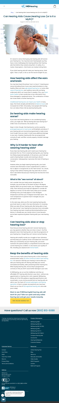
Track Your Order (6, 356)
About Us (33, 354)
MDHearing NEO (35, 322)
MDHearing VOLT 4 (36, 331)
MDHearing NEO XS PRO (37, 326)
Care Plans (4, 352)
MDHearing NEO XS (36, 324)
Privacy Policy (5, 361)
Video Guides (34, 359)
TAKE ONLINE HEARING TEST (21, 300)
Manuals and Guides (36, 356)
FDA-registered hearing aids (31, 286)
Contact (4, 350)
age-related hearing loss (32, 88)
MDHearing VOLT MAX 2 (37, 333)
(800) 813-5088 (46, 310)
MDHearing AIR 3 (35, 328)
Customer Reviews (36, 342)
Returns (4, 359)
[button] (4, 6)
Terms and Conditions (8, 363)
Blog (12, 12)
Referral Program (35, 366)
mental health (34, 247)
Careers (33, 363)
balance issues (40, 104)
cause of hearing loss (16, 90)
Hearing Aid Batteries (36, 340)
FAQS (3, 354)
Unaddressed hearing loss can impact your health (25, 102)
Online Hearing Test (36, 350)
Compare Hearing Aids (37, 335)
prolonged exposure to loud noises (21, 129)
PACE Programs (35, 361)
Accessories (34, 337)
